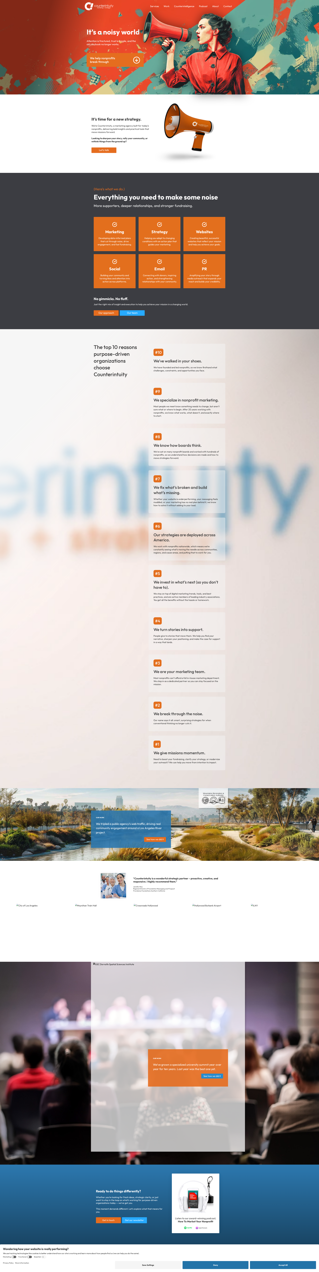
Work (166, 6)
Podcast (203, 6)
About (215, 6)
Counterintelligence (184, 6)
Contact (227, 6)
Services (154, 6)
